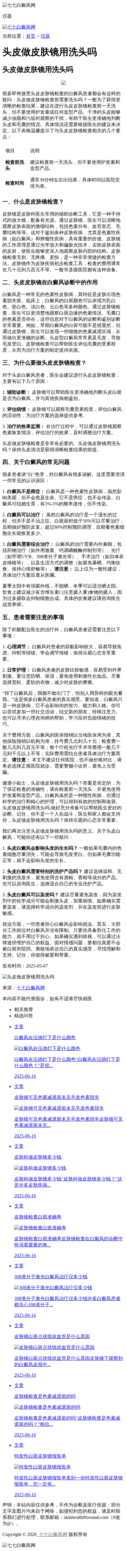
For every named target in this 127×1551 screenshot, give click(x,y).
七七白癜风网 (31, 987)
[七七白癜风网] (18, 26)
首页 (30, 36)
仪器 (45, 36)
